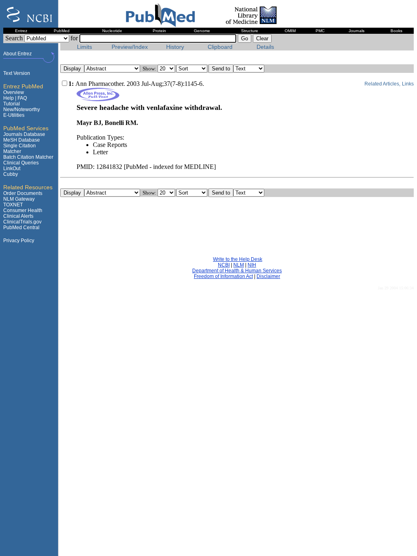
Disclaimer (268, 276)
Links (408, 84)
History (175, 47)
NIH (252, 265)
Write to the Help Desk (237, 259)
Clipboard (220, 47)
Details (265, 47)
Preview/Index (130, 47)
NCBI (224, 265)
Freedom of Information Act (223, 276)
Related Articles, (382, 84)
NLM (238, 265)
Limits (84, 47)
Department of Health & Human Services (237, 271)
